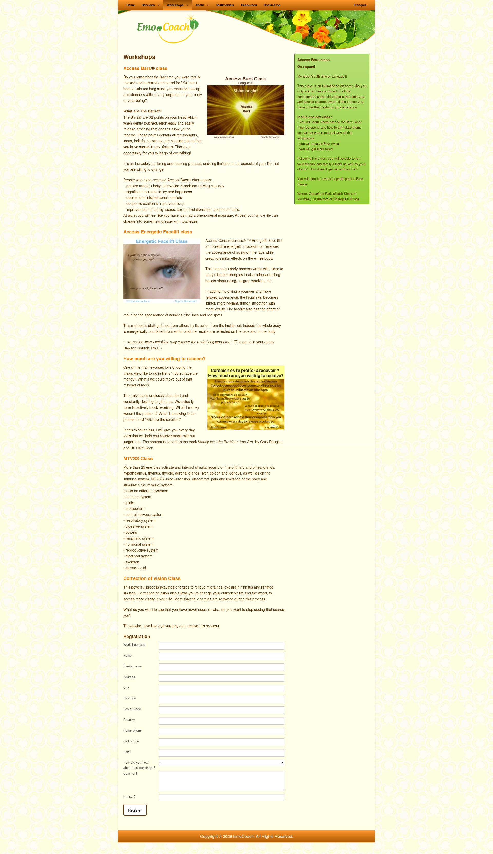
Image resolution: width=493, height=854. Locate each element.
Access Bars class (145, 68)
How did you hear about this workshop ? (139, 765)
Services (148, 5)
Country (129, 719)
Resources (249, 5)
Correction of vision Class (152, 578)
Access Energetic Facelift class (157, 231)
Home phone (132, 730)
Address (129, 677)
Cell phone (131, 741)
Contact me (272, 5)
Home (131, 5)
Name (127, 655)
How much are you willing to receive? (164, 358)
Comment (130, 773)
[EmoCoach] (168, 28)
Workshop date (134, 644)
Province (129, 698)
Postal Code (132, 709)
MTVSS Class (138, 458)
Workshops (175, 5)
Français (360, 5)
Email (127, 751)
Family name (132, 666)
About (199, 5)
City (126, 687)
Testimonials (225, 5)
